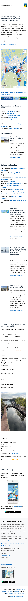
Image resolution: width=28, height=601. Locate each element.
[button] (15, 74)
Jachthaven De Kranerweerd (17, 200)
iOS (15, 506)
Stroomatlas (9, 591)
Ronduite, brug (12, 117)
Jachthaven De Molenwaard (15, 183)
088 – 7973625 (15, 453)
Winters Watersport (17, 189)
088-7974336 (18, 350)
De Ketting (13, 181)
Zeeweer (4, 591)
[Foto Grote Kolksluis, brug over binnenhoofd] (13, 410)
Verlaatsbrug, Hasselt (13, 115)
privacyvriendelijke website (16, 596)
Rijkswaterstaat (23, 87)
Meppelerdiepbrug (14, 128)
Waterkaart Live (21, 589)
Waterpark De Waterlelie (18, 173)
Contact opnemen (5, 555)
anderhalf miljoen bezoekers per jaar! (15, 593)
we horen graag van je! (6, 540)
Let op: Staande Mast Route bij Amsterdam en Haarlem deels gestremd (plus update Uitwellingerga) (18, 250)
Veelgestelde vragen (6, 564)
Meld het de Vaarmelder (18, 460)
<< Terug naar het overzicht (8, 44)
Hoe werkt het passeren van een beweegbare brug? (17, 138)
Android (19, 506)
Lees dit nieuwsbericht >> (16, 236)
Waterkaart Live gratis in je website (10, 543)
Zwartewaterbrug (12, 111)
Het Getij (16, 591)
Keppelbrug (10, 113)
